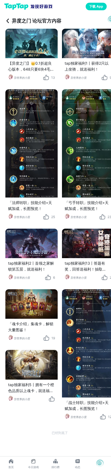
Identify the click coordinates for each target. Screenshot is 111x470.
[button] (100, 463)
